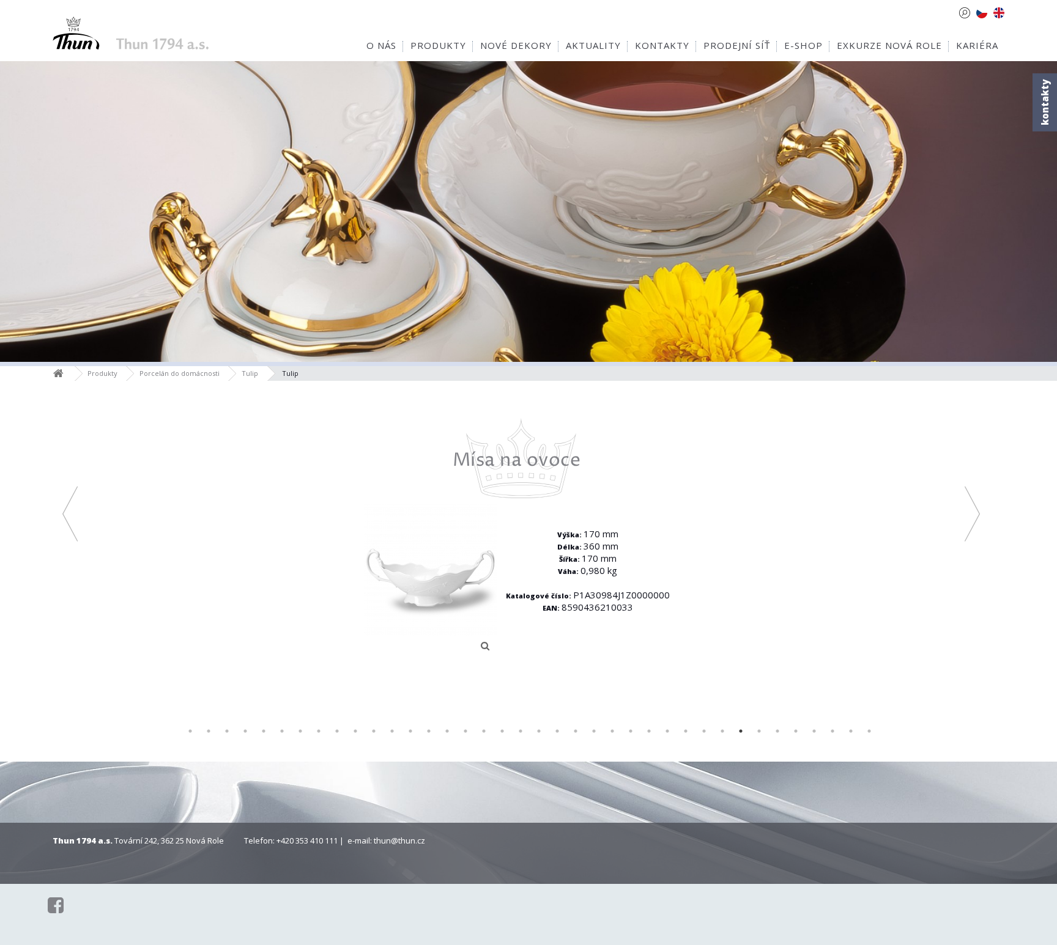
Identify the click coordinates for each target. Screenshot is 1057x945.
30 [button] (722, 731)
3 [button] (227, 731)
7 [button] (300, 731)
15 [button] (447, 731)
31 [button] (741, 731)
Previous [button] (70, 513)
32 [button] (759, 731)
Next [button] (972, 513)
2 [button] (208, 731)
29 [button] (704, 731)
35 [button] (814, 731)
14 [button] (429, 731)
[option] (521, 537)
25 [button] (631, 731)
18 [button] (502, 731)
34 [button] (796, 731)
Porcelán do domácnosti (179, 373)
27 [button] (667, 731)
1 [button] (190, 731)
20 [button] (539, 731)
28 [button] (686, 731)
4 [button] (245, 731)
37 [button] (851, 731)
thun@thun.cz (399, 840)
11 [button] (374, 731)
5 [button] (264, 731)
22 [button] (575, 731)
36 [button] (832, 731)
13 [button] (410, 731)
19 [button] (520, 731)
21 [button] (557, 731)
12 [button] (392, 731)
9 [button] (337, 731)
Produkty (102, 373)
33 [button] (777, 731)
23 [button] (594, 731)
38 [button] (869, 731)
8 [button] (319, 731)
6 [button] (282, 731)
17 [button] (484, 731)
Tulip (250, 373)
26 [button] (649, 731)
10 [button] (355, 731)
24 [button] (612, 731)
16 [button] (465, 731)
